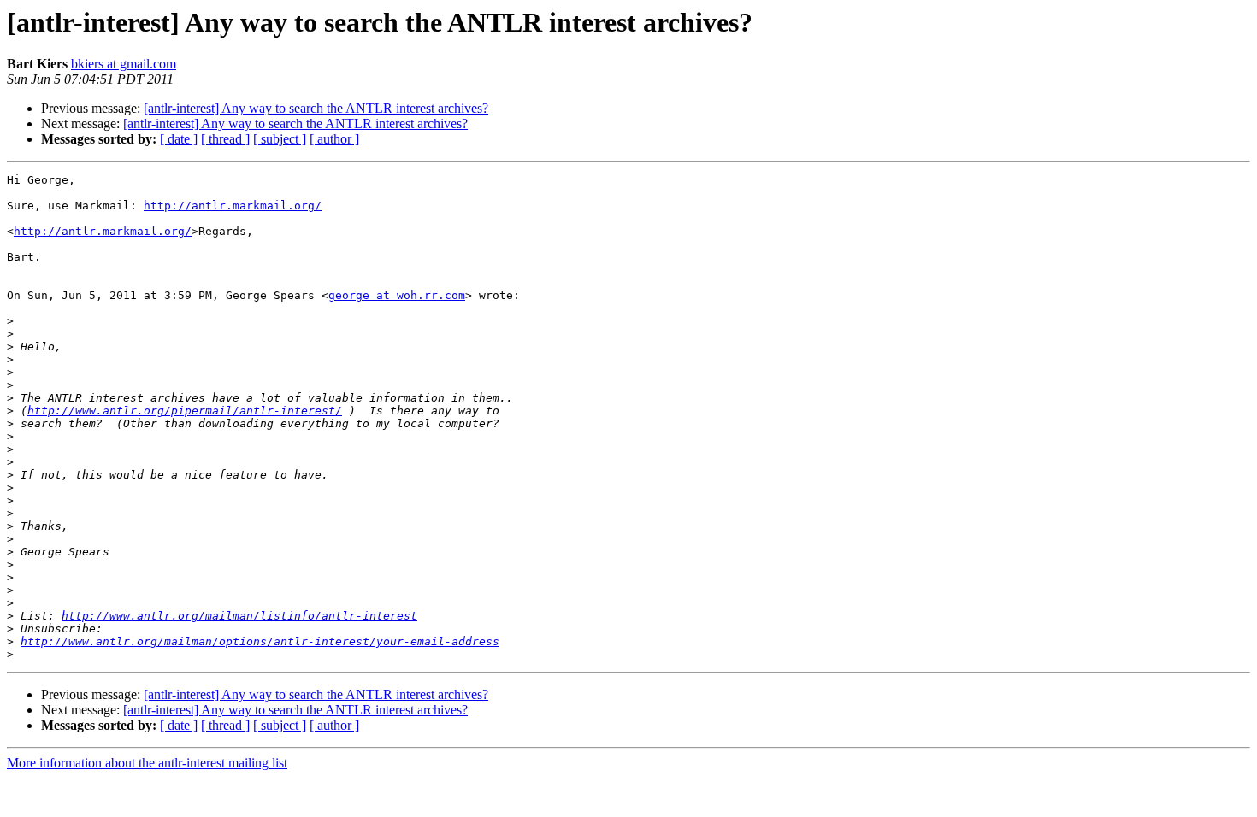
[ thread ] (225, 139)
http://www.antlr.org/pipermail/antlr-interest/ (184, 410)
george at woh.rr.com (396, 295)
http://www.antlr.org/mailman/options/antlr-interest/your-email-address (260, 641)
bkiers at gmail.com (123, 63)
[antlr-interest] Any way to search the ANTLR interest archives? (316, 108)
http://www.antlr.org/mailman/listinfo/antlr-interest (239, 615)
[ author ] (334, 139)
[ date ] (179, 139)
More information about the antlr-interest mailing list (147, 762)
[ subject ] (279, 139)
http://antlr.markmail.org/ (233, 205)
